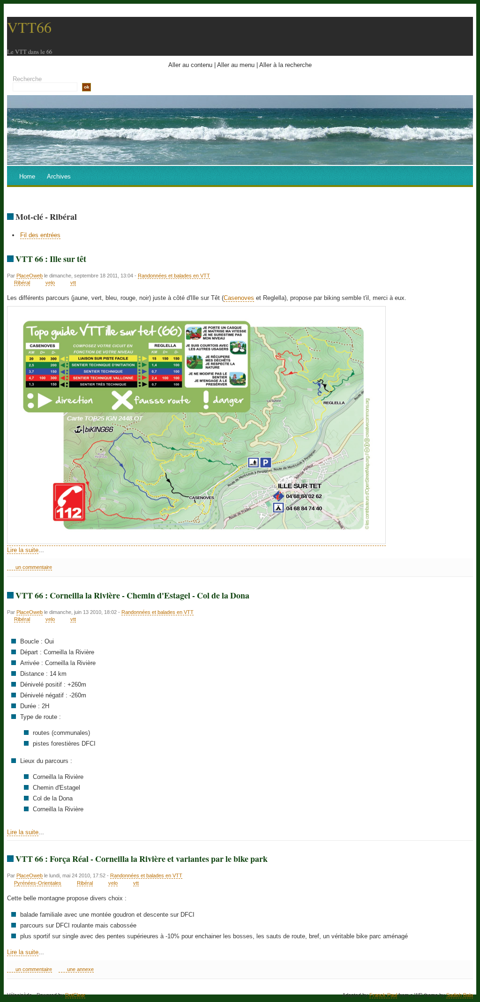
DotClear (75, 995)
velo (50, 282)
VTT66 (29, 27)
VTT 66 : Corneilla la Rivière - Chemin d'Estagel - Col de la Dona (132, 595)
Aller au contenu (190, 64)
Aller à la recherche (285, 64)
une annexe (80, 969)
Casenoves (239, 297)
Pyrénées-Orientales (37, 883)
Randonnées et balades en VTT (174, 275)
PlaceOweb (29, 275)
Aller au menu (236, 64)
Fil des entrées (40, 235)
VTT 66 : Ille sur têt (50, 259)
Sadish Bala (459, 995)
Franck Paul (383, 995)
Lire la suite (22, 549)
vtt (73, 282)
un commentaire (33, 567)
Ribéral (22, 282)
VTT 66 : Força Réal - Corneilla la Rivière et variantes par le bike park (141, 858)
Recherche (27, 78)
